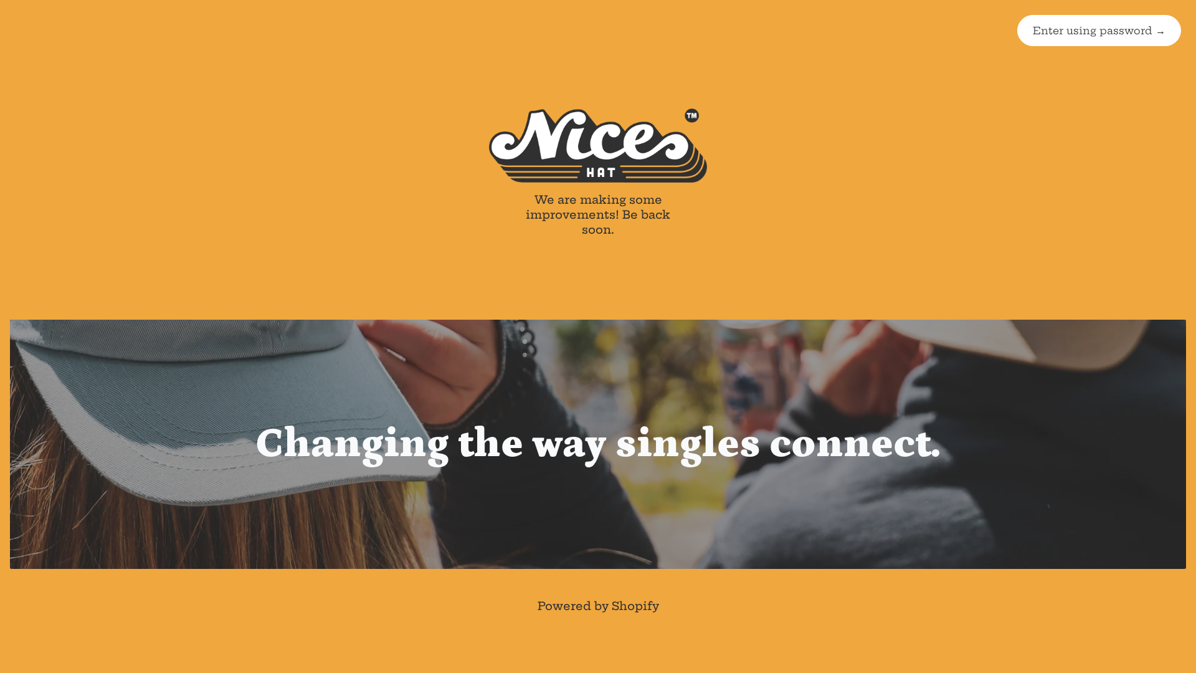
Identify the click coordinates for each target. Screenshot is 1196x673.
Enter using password (1099, 30)
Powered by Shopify (598, 606)
